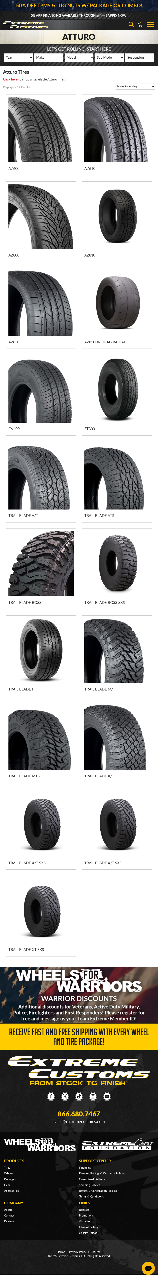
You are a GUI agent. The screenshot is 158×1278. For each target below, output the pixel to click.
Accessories (11, 1190)
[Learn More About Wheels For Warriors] (79, 995)
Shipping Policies (89, 1185)
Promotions (86, 1215)
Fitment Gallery (88, 1227)
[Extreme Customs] (79, 1070)
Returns (95, 1252)
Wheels (9, 1173)
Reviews (9, 1221)
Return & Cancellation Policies (98, 1190)
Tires (7, 1167)
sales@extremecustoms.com (79, 1122)
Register (84, 1209)
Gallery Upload (88, 1233)
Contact (9, 1215)
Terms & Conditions (91, 1196)
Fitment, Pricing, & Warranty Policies (102, 1173)
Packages (10, 1179)
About (8, 1209)
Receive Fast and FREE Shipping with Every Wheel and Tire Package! (79, 1038)
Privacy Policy (77, 1252)
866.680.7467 (79, 1114)
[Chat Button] (148, 1268)
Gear (7, 1185)
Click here (10, 79)
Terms (61, 1252)
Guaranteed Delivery (92, 1179)
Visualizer (85, 1221)
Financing (85, 1167)
